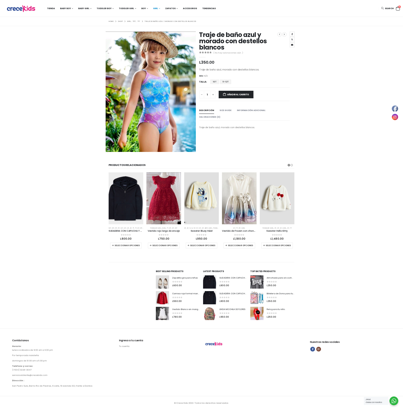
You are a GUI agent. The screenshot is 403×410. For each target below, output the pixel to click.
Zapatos (170, 8)
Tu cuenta (124, 346)
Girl (155, 8)
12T (122, 228)
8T (138, 228)
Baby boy (65, 8)
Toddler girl (126, 8)
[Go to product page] (126, 198)
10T (110, 228)
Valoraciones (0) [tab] (209, 116)
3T (275, 228)
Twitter (292, 39)
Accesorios (190, 8)
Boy (143, 8)
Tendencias (209, 8)
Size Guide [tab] (225, 110)
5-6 (191, 228)
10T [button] (214, 81)
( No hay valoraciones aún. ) (228, 52)
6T (200, 228)
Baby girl (83, 8)
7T (133, 228)
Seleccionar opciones (127, 245)
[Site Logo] (23, 8)
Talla (202, 81)
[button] (387, 8)
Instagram (318, 349)
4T (128, 228)
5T (195, 228)
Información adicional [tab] (251, 110)
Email (292, 44)
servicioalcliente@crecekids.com (29, 375)
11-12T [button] (225, 81)
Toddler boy (104, 8)
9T (173, 228)
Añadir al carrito (238, 94)
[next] (284, 34)
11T (116, 228)
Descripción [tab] (206, 110)
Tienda (51, 8)
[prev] (279, 34)
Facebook (292, 34)
